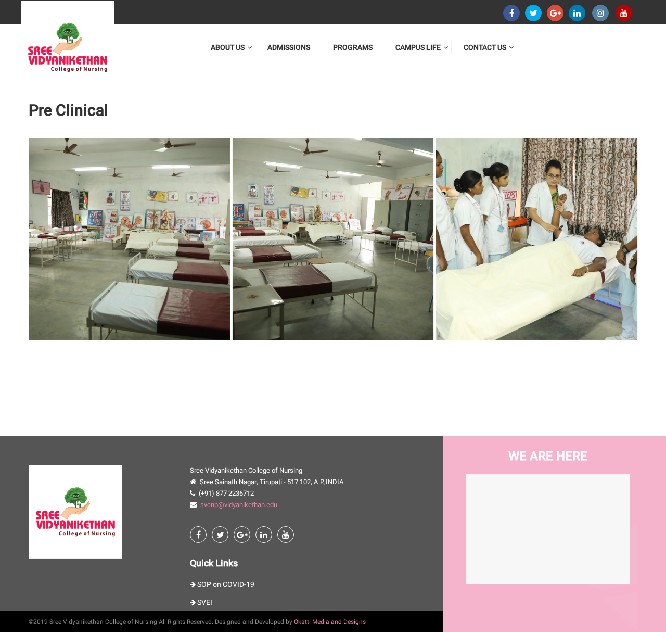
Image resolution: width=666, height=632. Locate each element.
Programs (353, 47)
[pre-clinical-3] (536, 239)
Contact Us (485, 47)
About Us (228, 47)
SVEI (204, 602)
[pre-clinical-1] (129, 239)
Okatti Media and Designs (330, 621)
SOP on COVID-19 (225, 584)
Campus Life (418, 47)
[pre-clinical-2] (333, 239)
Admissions (288, 47)
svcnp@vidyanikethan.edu (238, 505)
